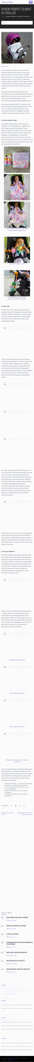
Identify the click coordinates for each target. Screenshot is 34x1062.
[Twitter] (15, 806)
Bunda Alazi (7, 2)
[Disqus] (17, 841)
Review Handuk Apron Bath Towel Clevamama (25, 813)
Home (3, 16)
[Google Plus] (19, 806)
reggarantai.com (10, 1060)
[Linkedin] (24, 806)
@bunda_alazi (11, 993)
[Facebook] (11, 806)
